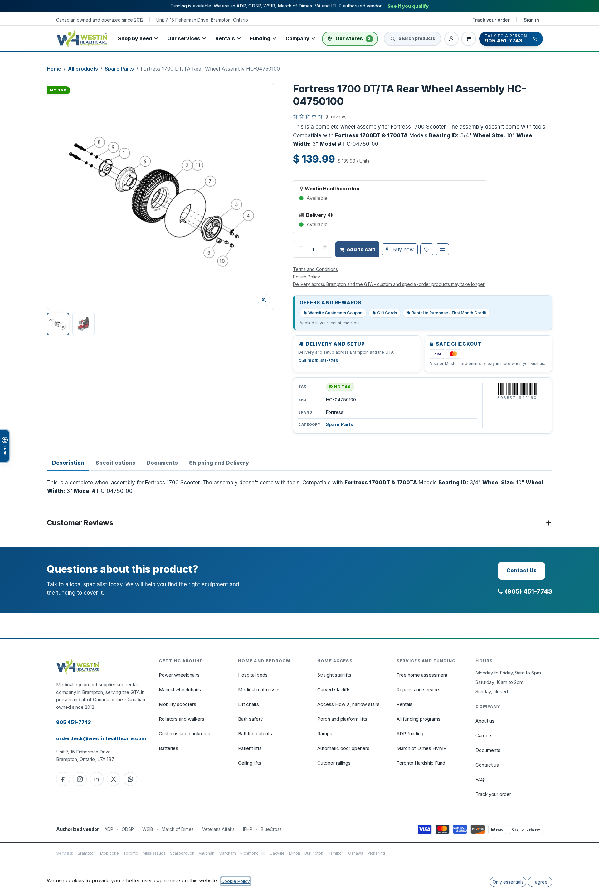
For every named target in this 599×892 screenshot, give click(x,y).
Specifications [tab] (115, 463)
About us (484, 721)
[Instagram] (80, 779)
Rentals (225, 38)
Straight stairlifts (334, 675)
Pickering (376, 853)
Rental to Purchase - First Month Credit (449, 313)
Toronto (130, 853)
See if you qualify (408, 6)
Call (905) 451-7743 (318, 360)
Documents (487, 750)
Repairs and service (418, 690)
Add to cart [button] (361, 249)
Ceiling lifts (249, 763)
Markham (227, 853)
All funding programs (419, 719)
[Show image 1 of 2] (58, 324)
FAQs (481, 779)
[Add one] (326, 249)
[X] (113, 779)
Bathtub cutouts (255, 734)
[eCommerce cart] (468, 39)
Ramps (324, 734)
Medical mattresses (259, 690)
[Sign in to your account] (451, 39)
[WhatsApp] (130, 779)
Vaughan (206, 853)
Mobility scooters (177, 704)
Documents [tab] (162, 463)
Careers (484, 735)
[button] (160, 196)
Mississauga (154, 853)
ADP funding (410, 734)
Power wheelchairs (179, 675)
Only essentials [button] (508, 882)
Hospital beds (253, 675)
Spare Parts (119, 69)
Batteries (168, 748)
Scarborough (182, 853)
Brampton (87, 853)
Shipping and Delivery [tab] (219, 463)
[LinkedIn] (97, 779)
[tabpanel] (299, 487)
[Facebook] (63, 779)
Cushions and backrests (184, 734)
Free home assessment (422, 675)
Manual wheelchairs (180, 690)
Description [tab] (68, 463)
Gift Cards (387, 313)
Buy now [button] (402, 249)
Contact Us (521, 570)
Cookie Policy (235, 881)
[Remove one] (300, 249)
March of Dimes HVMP (421, 748)
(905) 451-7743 (528, 591)
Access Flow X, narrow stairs (348, 704)
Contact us (487, 765)
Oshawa (355, 853)
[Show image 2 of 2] (83, 324)
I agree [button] (540, 882)
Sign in (531, 19)
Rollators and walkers (181, 719)
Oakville (277, 853)
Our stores (353, 38)
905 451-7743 (73, 722)
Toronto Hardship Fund (421, 763)
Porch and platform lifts (342, 719)
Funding (260, 38)
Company (297, 38)
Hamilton (336, 853)
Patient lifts (250, 748)
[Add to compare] (442, 249)
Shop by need (135, 38)
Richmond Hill (252, 853)
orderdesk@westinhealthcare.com (101, 738)
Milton (294, 853)
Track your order (491, 19)
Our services (183, 38)
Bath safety (250, 719)
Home (54, 69)
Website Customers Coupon (335, 313)
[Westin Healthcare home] (82, 38)
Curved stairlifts (334, 690)
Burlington (313, 853)
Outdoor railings (334, 763)
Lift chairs (248, 704)
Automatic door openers (343, 748)
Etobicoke (109, 853)
